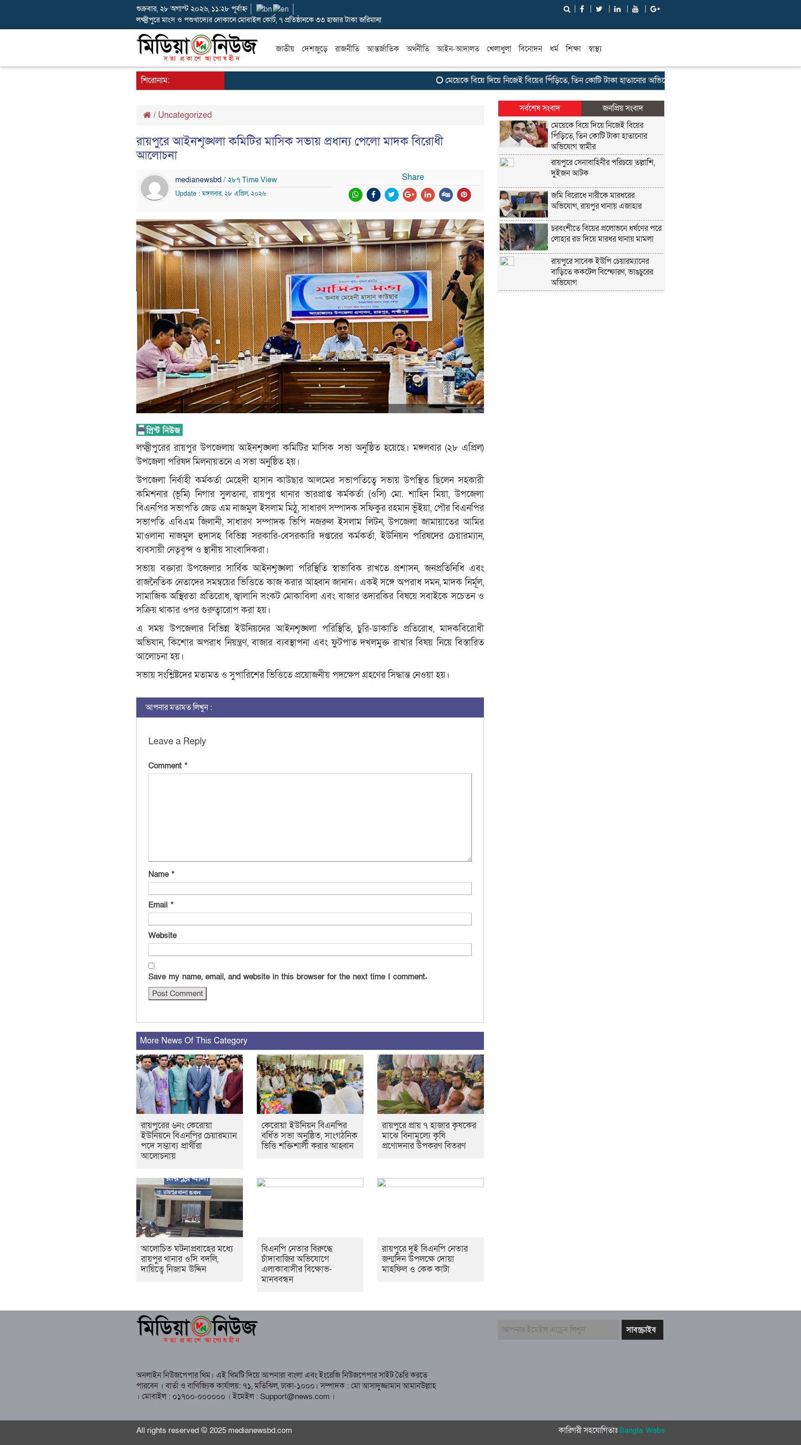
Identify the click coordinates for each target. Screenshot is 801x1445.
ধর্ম (554, 49)
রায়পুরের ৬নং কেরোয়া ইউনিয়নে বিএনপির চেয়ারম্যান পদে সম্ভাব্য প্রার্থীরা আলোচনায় (189, 1141)
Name (161, 874)
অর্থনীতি (418, 49)
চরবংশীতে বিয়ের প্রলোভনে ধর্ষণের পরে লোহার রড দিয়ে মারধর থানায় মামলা (606, 233)
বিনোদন (530, 49)
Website (162, 935)
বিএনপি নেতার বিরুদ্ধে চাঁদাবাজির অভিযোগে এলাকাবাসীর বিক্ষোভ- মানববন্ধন (296, 1264)
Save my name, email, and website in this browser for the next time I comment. (287, 977)
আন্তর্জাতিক (383, 49)
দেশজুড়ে (315, 49)
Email (160, 905)
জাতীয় (285, 49)
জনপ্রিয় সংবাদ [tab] (623, 108)
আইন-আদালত (458, 49)
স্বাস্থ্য (595, 49)
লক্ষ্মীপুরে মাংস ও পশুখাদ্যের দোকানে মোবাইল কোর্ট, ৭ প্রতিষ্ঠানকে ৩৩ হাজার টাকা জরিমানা (258, 20)
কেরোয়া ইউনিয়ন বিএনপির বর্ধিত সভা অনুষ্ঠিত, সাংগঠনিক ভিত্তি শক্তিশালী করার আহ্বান (309, 1136)
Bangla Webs (642, 1431)
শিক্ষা (573, 49)
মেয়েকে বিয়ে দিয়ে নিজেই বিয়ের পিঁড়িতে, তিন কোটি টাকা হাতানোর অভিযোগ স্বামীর (548, 80)
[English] (281, 9)
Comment (167, 766)
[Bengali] (264, 9)
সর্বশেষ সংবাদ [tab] (540, 108)
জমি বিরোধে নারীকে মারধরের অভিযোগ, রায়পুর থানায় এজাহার (596, 200)
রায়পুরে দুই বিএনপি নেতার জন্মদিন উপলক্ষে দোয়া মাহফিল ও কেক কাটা (425, 1259)
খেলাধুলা (499, 49)
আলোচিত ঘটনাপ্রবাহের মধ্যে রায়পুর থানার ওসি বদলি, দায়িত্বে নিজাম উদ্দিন (187, 1259)
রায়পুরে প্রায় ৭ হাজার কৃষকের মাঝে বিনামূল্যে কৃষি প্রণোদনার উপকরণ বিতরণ (429, 1136)
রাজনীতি (347, 49)
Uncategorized (185, 115)
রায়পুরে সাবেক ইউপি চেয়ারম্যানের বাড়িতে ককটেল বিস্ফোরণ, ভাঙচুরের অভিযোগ (602, 272)
